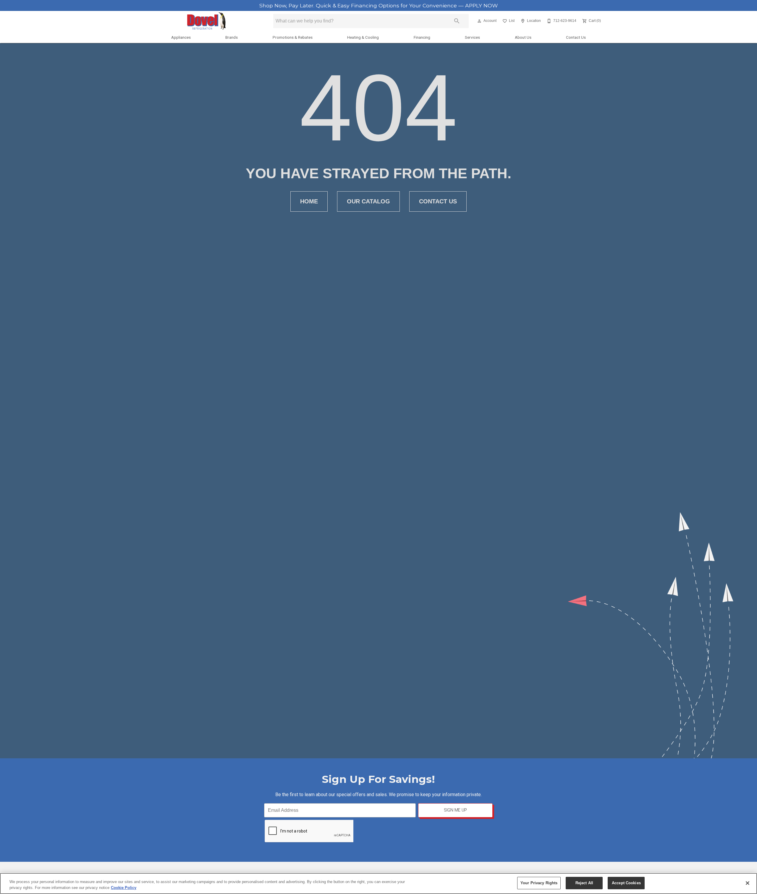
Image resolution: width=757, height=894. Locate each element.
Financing (422, 37)
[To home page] (206, 21)
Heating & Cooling (363, 37)
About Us (523, 37)
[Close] (747, 883)
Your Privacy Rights (538, 883)
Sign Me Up (455, 810)
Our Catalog (368, 201)
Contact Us (576, 37)
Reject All (584, 883)
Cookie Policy (123, 887)
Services (472, 37)
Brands (231, 37)
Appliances (181, 37)
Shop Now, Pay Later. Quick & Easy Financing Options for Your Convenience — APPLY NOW (378, 5)
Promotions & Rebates (293, 37)
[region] (378, 883)
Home (309, 201)
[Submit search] (456, 21)
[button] (479, 21)
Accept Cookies (626, 883)
